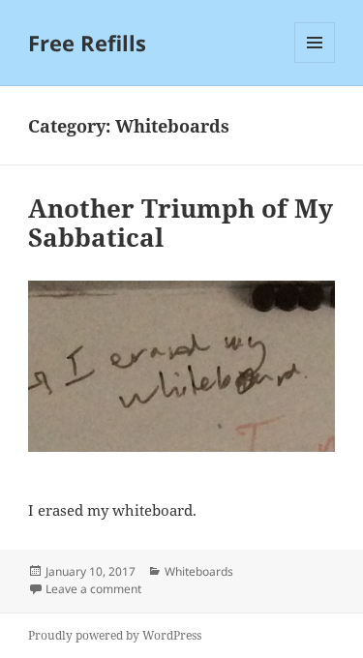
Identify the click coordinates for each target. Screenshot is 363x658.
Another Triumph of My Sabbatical (180, 222)
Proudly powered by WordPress (114, 635)
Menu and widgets (315, 62)
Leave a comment (93, 589)
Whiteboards (199, 571)
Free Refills (87, 42)
